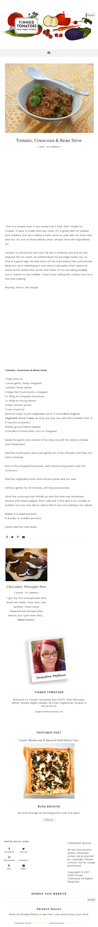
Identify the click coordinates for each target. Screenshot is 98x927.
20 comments (54, 147)
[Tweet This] (12, 537)
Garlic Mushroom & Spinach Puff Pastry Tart (49, 740)
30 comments (32, 593)
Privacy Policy (29, 914)
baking (19, 593)
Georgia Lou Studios (74, 923)
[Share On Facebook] (7, 537)
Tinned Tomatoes (40, 923)
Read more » (26, 620)
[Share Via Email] (23, 537)
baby (42, 147)
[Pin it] (18, 537)
